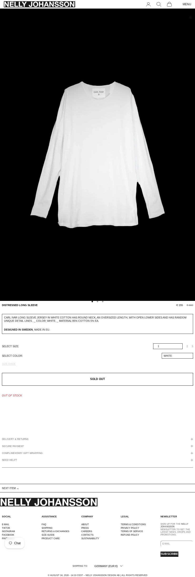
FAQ (44, 524)
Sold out (97, 379)
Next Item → (10, 488)
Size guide (9, 363)
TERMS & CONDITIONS (133, 524)
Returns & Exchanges (55, 531)
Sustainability (90, 538)
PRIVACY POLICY (130, 528)
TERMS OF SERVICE (132, 531)
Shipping (47, 528)
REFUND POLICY (130, 535)
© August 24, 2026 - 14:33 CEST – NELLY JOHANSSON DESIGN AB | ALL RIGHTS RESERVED (97, 575)
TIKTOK (6, 528)
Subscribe (169, 554)
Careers (86, 531)
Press (85, 528)
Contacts (87, 535)
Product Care (51, 538)
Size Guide (48, 535)
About (85, 524)
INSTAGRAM (8, 531)
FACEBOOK (8, 535)
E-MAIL (5, 524)
